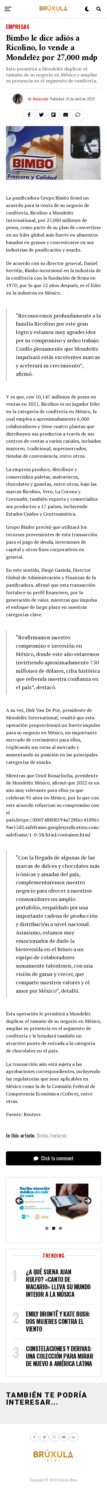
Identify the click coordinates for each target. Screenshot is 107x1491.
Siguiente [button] (87, 1201)
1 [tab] (46, 1228)
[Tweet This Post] (41, 114)
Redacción (40, 98)
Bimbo (42, 1135)
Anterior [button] (19, 1201)
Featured (58, 1135)
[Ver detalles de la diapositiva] (53, 1203)
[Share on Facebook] (29, 114)
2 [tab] (53, 1228)
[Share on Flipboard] (53, 114)
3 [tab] (60, 1228)
